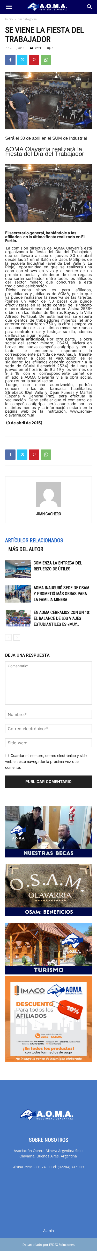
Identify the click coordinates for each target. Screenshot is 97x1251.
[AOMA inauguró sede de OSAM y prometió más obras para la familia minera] (18, 594)
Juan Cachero (48, 514)
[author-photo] (48, 506)
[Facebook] (10, 60)
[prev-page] (8, 637)
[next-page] (16, 637)
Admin (48, 1230)
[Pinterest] (34, 60)
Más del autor (25, 549)
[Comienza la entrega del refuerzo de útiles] (18, 569)
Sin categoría (27, 19)
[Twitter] (22, 60)
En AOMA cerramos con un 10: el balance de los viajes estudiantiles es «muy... (62, 618)
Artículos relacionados (34, 540)
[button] (9, 7)
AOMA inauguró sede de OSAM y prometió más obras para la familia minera (61, 593)
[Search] (90, 7)
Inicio (9, 19)
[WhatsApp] (46, 60)
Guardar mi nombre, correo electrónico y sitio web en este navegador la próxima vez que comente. (46, 761)
